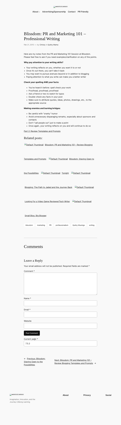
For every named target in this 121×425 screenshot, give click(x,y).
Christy (42, 45)
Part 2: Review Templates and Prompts (42, 131)
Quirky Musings (79, 225)
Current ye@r (31, 339)
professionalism (62, 225)
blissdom (29, 225)
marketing (41, 225)
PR (50, 225)
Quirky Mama (53, 45)
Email (27, 309)
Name (27, 298)
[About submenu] (39, 11)
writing (91, 225)
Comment (29, 271)
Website (27, 321)
